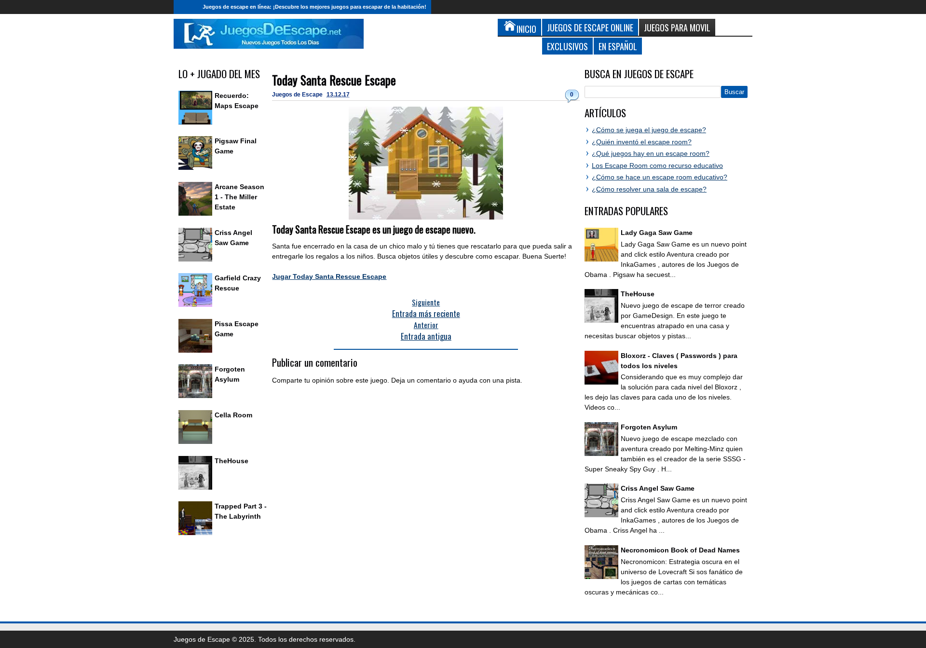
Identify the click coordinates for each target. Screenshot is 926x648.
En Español (618, 46)
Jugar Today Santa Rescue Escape (329, 276)
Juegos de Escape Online (590, 27)
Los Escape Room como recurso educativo (657, 165)
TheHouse (231, 461)
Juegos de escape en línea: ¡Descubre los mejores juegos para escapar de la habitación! (314, 7)
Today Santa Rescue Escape (334, 80)
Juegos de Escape (298, 94)
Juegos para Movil (677, 27)
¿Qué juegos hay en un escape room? (650, 153)
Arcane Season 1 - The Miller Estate (239, 197)
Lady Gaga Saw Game (657, 232)
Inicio (186, 7)
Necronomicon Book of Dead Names (680, 550)
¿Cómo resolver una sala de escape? (649, 189)
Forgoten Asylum (649, 427)
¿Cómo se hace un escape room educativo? (659, 177)
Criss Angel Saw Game (657, 488)
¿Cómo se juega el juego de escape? (649, 130)
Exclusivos (567, 46)
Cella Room (233, 415)
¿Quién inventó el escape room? (642, 142)
